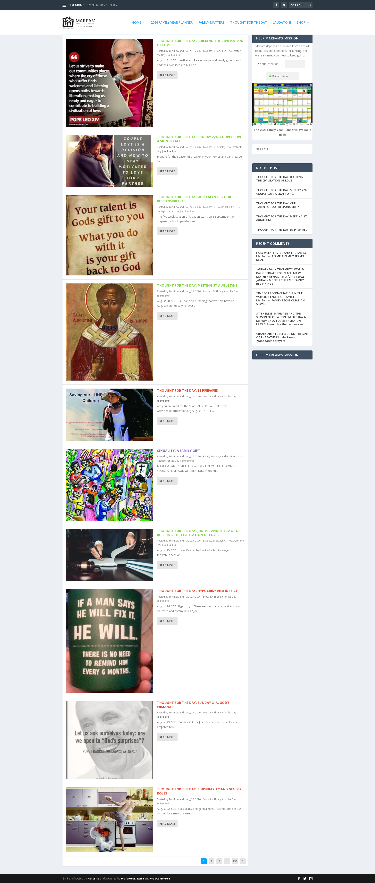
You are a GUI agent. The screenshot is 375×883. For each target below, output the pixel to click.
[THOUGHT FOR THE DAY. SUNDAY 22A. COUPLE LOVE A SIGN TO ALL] (109, 161)
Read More (167, 75)
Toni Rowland (176, 51)
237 (235, 861)
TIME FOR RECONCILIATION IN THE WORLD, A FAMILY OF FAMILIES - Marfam (279, 296)
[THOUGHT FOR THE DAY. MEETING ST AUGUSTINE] (109, 332)
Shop (301, 23)
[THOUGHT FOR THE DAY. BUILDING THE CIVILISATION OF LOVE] (109, 83)
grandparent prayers (270, 341)
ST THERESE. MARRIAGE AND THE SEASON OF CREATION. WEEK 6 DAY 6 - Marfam (282, 317)
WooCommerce (160, 878)
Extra (140, 878)
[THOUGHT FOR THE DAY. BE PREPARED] (109, 415)
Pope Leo (221, 51)
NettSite (93, 878)
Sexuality (220, 147)
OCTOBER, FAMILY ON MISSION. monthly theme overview (279, 322)
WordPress (128, 878)
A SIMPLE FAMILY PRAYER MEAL (280, 258)
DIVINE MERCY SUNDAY (101, 5)
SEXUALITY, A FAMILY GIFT (178, 451)
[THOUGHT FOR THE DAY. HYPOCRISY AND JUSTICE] (109, 641)
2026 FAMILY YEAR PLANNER (172, 23)
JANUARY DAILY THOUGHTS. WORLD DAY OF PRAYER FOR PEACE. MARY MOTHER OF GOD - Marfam (280, 272)
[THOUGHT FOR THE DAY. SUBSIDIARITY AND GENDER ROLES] (109, 819)
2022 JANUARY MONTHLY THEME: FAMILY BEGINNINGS (280, 280)
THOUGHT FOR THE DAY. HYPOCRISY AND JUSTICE (197, 591)
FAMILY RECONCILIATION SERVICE (280, 302)
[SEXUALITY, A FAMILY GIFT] (109, 485)
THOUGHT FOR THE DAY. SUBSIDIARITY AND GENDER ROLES (199, 791)
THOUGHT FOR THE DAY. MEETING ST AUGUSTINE (197, 285)
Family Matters (211, 23)
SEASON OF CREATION (228, 207)
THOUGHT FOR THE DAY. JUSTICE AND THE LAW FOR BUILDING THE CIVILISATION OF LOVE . (199, 533)
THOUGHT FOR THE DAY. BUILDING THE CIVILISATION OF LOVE (200, 43)
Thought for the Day (248, 23)
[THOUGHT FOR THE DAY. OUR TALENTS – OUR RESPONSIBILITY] (109, 235)
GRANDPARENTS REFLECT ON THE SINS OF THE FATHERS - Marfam (282, 335)
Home (136, 23)
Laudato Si (282, 23)
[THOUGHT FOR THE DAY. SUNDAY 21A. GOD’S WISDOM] (109, 740)
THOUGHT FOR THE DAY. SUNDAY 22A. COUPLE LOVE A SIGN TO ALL (199, 139)
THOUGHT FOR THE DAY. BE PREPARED (187, 390)
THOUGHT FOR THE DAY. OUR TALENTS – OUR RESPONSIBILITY (194, 199)
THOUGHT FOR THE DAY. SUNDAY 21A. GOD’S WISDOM (193, 705)
